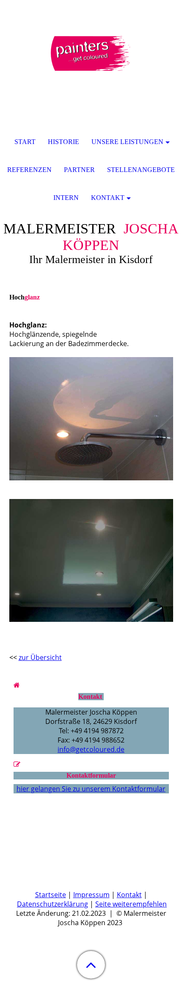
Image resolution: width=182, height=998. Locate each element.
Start (25, 141)
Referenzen (29, 169)
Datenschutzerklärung (52, 904)
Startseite (50, 894)
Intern (66, 197)
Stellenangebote (141, 169)
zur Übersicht (40, 657)
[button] (91, 965)
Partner (79, 169)
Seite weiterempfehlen (131, 904)
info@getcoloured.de (91, 749)
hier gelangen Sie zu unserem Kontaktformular (91, 788)
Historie (63, 141)
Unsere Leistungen (127, 141)
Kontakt (129, 894)
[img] (91, 53)
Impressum (91, 894)
